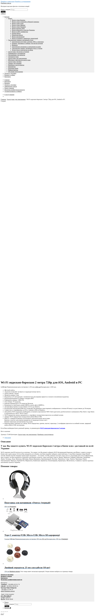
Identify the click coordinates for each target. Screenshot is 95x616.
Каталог (7, 17)
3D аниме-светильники (15, 71)
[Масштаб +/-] (1, 611)
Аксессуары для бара (14, 61)
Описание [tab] (7, 437)
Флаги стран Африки (18, 25)
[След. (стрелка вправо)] (3, 613)
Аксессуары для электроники (17, 58)
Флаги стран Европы (18, 20)
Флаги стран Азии (17, 23)
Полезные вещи (13, 68)
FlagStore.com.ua (6, 3)
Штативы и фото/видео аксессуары (19, 60)
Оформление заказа (10, 86)
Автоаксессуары (13, 56)
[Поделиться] (5, 611)
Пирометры (12, 66)
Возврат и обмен (9, 75)
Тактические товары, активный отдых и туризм (27, 48)
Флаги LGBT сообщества (20, 32)
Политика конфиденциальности (14, 90)
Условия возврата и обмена (13, 91)
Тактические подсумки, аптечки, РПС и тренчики (28, 42)
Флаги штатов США (18, 28)
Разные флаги (16, 33)
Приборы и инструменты (16, 65)
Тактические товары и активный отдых (20, 40)
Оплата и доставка (10, 73)
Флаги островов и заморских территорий (25, 38)
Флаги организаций (18, 37)
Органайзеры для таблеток (16, 55)
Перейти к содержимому (23, 1)
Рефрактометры (13, 70)
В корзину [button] (13, 506)
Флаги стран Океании (19, 27)
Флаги (10, 18)
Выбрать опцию (15, 571)
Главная (6, 80)
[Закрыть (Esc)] (7, 611)
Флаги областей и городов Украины (23, 30)
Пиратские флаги (17, 35)
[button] (47, 614)
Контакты (7, 76)
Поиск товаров (6, 9)
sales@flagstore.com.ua (8, 591)
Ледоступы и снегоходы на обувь (22, 50)
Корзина (7, 83)
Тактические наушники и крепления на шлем (26, 47)
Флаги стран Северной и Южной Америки (25, 22)
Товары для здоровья (14, 63)
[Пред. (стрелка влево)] (1, 613)
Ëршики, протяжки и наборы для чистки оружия (27, 43)
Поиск (3, 11)
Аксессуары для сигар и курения (18, 52)
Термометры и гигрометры (16, 53)
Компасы (15, 45)
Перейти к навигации (8, 1)
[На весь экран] (3, 611)
